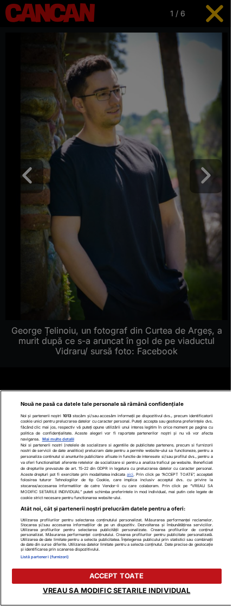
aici (130, 474)
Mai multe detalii (58, 439)
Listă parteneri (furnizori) (45, 556)
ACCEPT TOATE (116, 576)
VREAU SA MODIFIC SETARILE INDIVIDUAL (117, 590)
